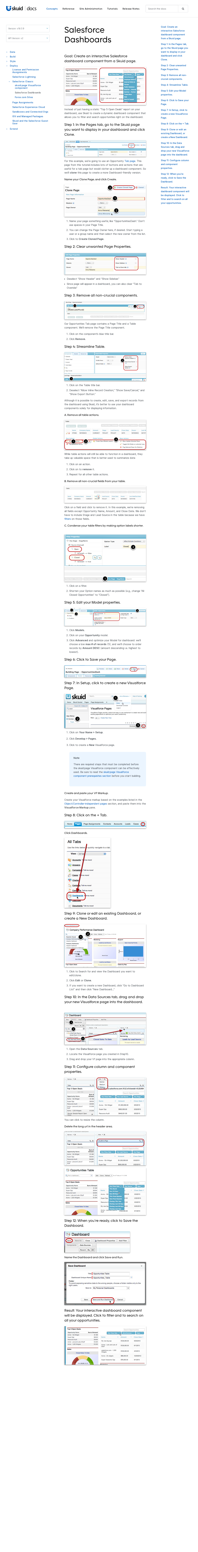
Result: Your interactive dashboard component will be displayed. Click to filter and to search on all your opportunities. (175, 195)
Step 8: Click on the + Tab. (175, 123)
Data (12, 52)
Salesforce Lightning (24, 76)
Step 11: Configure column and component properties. (175, 164)
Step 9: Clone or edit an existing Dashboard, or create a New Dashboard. (174, 133)
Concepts (52, 8)
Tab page (130, 161)
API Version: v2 (15, 38)
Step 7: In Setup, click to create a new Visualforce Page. (174, 114)
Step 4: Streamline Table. (174, 85)
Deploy (14, 65)
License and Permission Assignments (25, 70)
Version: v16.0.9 (16, 28)
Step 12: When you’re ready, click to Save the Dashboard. (173, 178)
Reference (68, 8)
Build (13, 56)
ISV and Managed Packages (27, 116)
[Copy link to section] (113, 41)
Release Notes (131, 8)
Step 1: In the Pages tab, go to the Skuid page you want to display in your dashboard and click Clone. (174, 52)
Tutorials (112, 8)
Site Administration (91, 8)
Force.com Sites (24, 97)
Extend (14, 129)
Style (13, 61)
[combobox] (167, 8)
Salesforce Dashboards (28, 92)
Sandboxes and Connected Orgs (30, 111)
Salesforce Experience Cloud (28, 107)
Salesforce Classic (22, 81)
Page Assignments (22, 102)
